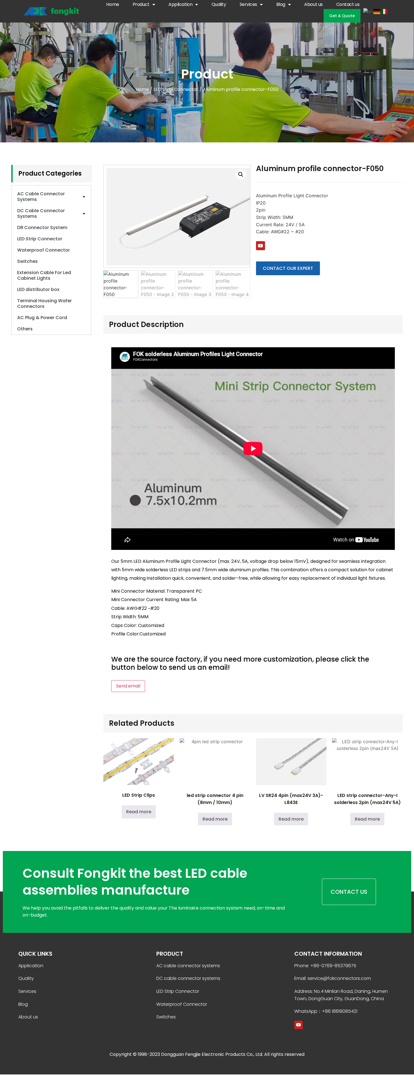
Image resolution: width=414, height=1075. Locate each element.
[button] (241, 174)
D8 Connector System (42, 227)
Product (141, 4)
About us (313, 4)
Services (248, 4)
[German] (377, 11)
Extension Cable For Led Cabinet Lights (44, 275)
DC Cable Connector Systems (41, 213)
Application (180, 4)
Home (112, 4)
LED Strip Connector (175, 89)
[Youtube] (260, 245)
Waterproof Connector (43, 250)
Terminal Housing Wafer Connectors (44, 303)
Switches (27, 261)
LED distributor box (38, 289)
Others (25, 329)
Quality (219, 4)
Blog (280, 4)
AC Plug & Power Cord (42, 317)
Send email (128, 686)
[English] (368, 11)
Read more (138, 812)
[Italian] (384, 11)
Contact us (348, 4)
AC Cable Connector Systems (41, 197)
